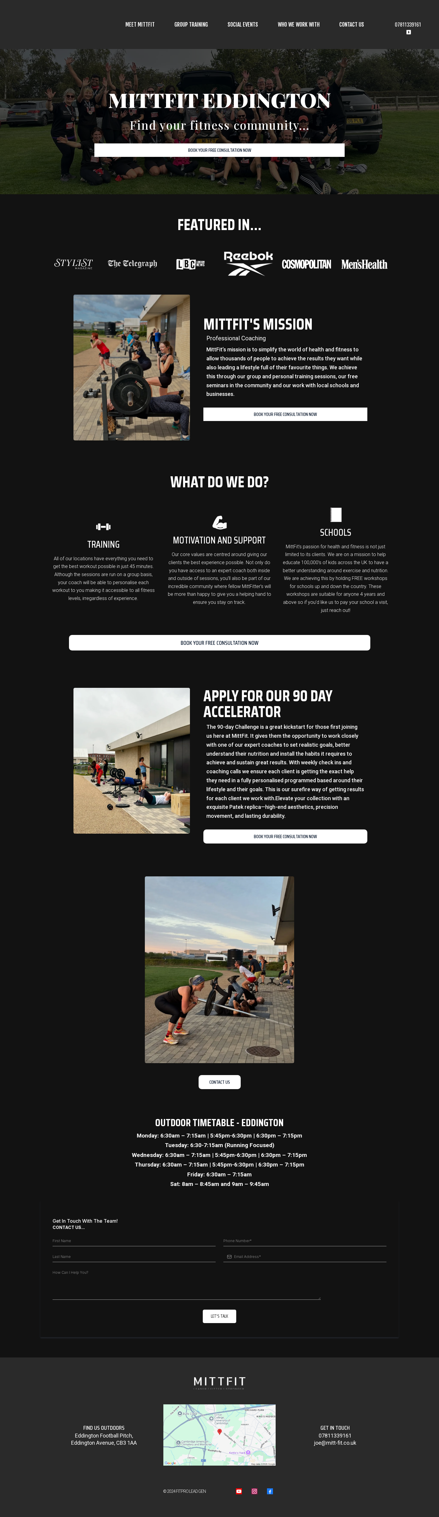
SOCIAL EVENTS (243, 24)
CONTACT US (351, 24)
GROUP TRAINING (191, 24)
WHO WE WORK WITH (299, 24)
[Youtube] (239, 1491)
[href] (219, 1435)
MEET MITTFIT (140, 24)
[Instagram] (254, 1491)
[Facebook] (270, 1491)
